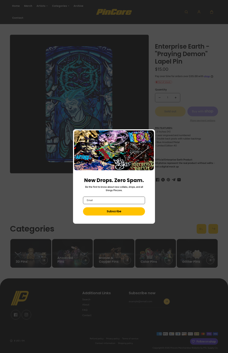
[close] (149, 135)
